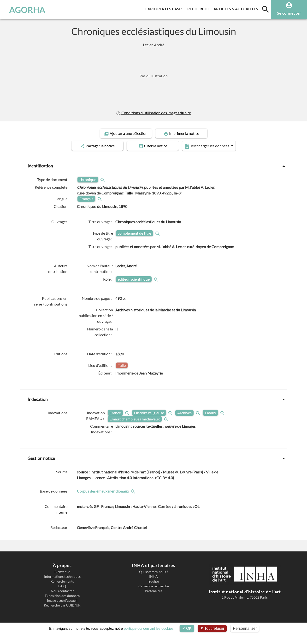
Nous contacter (62, 591)
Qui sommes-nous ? (153, 572)
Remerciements (62, 581)
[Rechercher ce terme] (103, 179)
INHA (153, 576)
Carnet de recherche (153, 586)
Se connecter (289, 13)
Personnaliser (245, 628)
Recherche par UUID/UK (62, 605)
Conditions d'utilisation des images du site (156, 112)
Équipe (153, 581)
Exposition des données (62, 596)
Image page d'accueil (62, 600)
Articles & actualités (236, 8)
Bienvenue (62, 572)
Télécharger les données (209, 145)
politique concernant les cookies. (149, 628)
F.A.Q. (62, 586)
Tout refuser (213, 628)
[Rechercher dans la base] (133, 491)
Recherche (199, 8)
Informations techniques (62, 576)
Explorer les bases (165, 8)
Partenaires (153, 591)
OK (188, 628)
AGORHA (27, 9)
